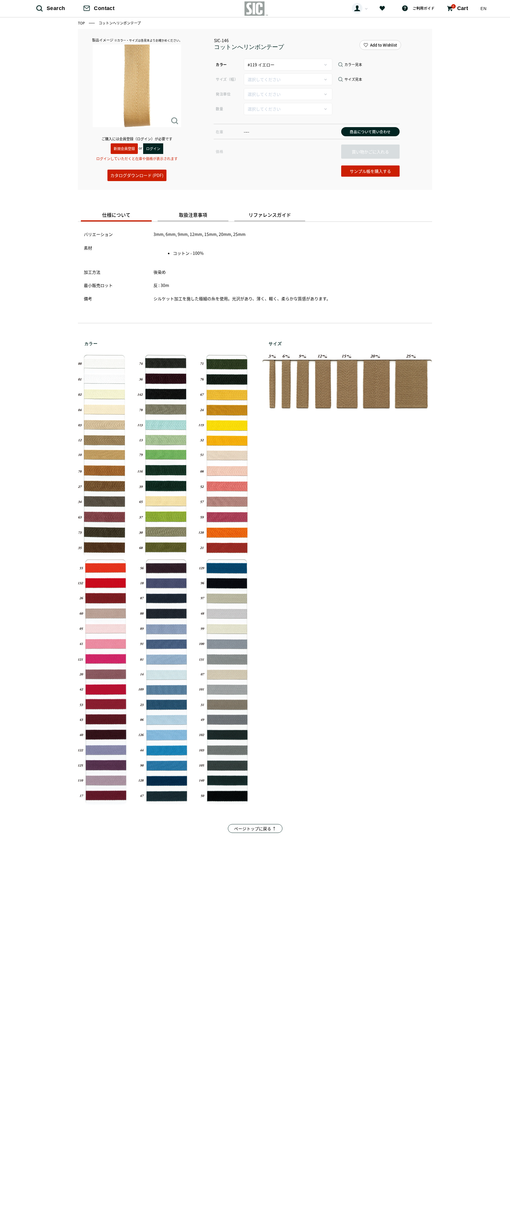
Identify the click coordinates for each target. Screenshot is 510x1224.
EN (483, 8)
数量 (219, 108)
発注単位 (223, 93)
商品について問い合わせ (370, 131)
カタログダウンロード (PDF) (137, 175)
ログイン (153, 148)
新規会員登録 (124, 148)
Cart (460, 8)
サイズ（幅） (227, 79)
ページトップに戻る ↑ (255, 828)
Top (82, 22)
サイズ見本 (353, 79)
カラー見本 (353, 64)
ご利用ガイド (423, 8)
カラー (221, 64)
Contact (104, 8)
